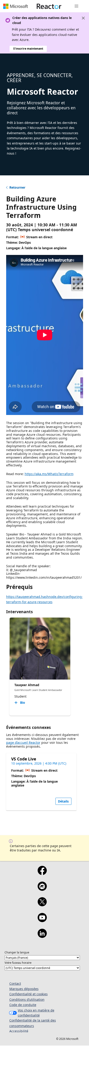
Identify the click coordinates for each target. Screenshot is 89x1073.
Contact (15, 983)
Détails (63, 801)
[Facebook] (42, 873)
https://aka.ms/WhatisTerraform (49, 474)
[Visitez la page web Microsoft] (15, 6)
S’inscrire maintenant (28, 49)
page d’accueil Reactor (23, 742)
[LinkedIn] (42, 936)
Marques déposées (24, 989)
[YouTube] (42, 920)
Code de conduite (22, 1005)
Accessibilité (18, 1031)
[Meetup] (42, 889)
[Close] (83, 18)
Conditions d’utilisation (26, 999)
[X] (42, 904)
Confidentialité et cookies (28, 994)
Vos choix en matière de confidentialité (36, 1012)
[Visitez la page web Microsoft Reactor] (49, 6)
